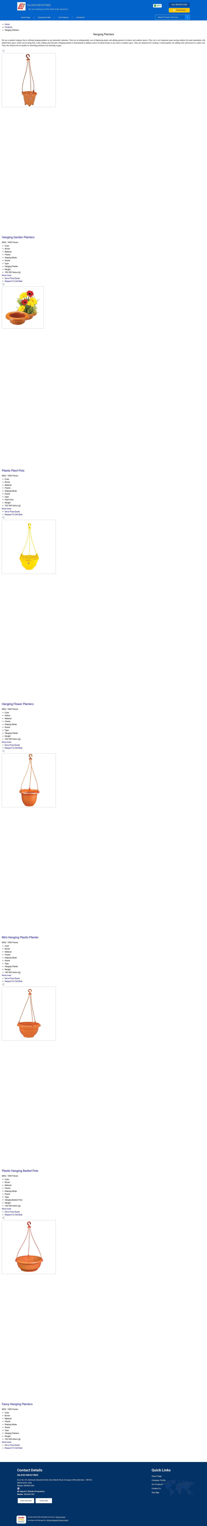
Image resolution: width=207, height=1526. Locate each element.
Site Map (155, 1492)
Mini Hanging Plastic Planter (20, 937)
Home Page (25, 17)
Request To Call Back (13, 281)
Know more (6, 275)
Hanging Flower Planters (18, 704)
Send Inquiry (181, 10)
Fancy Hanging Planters (17, 1404)
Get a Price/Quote (12, 278)
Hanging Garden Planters (18, 237)
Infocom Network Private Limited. (57, 1520)
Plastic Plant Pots (13, 470)
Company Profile (44, 17)
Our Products (63, 17)
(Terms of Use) (60, 1517)
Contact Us (80, 17)
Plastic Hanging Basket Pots (20, 1170)
